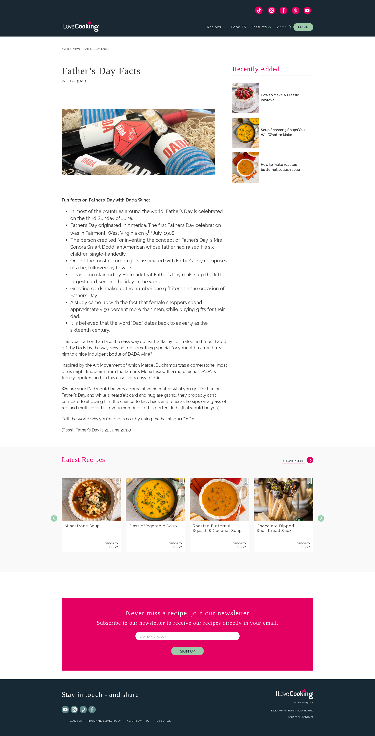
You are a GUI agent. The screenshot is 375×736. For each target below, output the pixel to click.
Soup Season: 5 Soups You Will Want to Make (283, 132)
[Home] (80, 27)
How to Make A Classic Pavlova (280, 97)
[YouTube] (307, 11)
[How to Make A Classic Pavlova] (245, 98)
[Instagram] (272, 11)
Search (281, 27)
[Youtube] (65, 710)
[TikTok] (259, 11)
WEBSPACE (307, 717)
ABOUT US (76, 721)
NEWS (77, 48)
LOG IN (303, 27)
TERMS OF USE (163, 721)
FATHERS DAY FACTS (96, 48)
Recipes (214, 27)
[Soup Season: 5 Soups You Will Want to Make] (245, 133)
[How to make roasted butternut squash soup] (245, 167)
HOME (65, 48)
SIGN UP (187, 651)
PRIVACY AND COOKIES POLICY (104, 721)
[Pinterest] (295, 11)
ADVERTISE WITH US (138, 721)
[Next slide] (321, 518)
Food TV (239, 27)
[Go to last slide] (54, 518)
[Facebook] (283, 11)
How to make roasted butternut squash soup (280, 167)
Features (259, 27)
